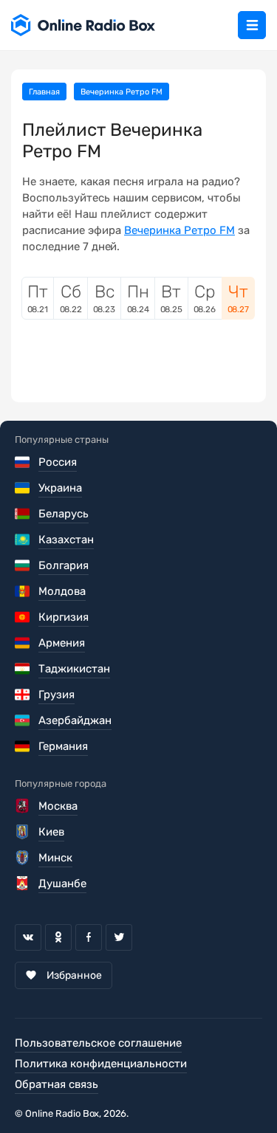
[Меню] (252, 25)
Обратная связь (56, 1084)
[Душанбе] (23, 883)
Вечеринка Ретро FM (179, 230)
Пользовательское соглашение (98, 1043)
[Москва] (23, 806)
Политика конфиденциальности (101, 1063)
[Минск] (23, 857)
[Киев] (23, 831)
